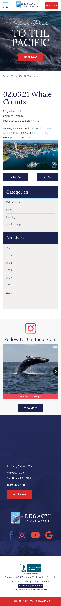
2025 (9, 255)
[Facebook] (11, 535)
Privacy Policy (31, 581)
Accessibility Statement (30, 585)
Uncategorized (14, 217)
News (9, 209)
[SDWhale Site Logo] (27, 7)
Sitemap (44, 581)
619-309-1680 (40, 132)
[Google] (49, 535)
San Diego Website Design (26, 589)
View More (30, 408)
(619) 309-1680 (16, 485)
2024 (9, 263)
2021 (9, 285)
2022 (9, 278)
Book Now (51, 5)
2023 (9, 270)
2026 (9, 248)
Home (5, 76)
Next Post (47, 177)
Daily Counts (13, 202)
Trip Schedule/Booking (34, 601)
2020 (9, 292)
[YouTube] (35, 535)
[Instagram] (22, 535)
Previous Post (15, 177)
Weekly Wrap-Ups (16, 224)
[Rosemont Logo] (46, 589)
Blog (13, 76)
